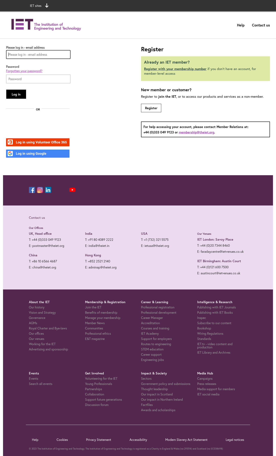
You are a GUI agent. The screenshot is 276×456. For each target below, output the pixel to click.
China (33, 255)
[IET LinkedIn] (48, 190)
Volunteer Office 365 (35, 142)
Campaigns (205, 378)
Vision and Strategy (42, 312)
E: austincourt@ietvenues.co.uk (218, 273)
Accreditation (150, 323)
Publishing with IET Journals (216, 307)
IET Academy (150, 333)
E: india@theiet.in (97, 246)
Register (151, 108)
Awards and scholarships (158, 410)
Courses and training (155, 328)
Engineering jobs (152, 360)
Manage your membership (102, 318)
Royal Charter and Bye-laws (48, 328)
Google (25, 154)
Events (33, 378)
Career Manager (152, 318)
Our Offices (36, 228)
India (88, 233)
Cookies (62, 440)
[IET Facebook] (32, 190)
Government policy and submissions (165, 384)
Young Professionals (98, 384)
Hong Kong (93, 255)
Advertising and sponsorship (48, 349)
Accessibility (138, 440)
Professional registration (157, 307)
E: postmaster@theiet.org (46, 246)
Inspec (201, 318)
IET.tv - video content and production (215, 345)
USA (144, 233)
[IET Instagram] (40, 190)
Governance (37, 318)
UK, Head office (40, 233)
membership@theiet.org (196, 132)
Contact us (261, 25)
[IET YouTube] (72, 191)
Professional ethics (98, 333)
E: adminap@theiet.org (101, 267)
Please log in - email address (25, 47)
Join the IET (93, 307)
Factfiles (147, 405)
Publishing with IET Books (215, 312)
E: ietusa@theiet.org (155, 246)
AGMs (33, 323)
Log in (16, 94)
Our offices (36, 333)
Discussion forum (97, 405)
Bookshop (204, 328)
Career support (151, 354)
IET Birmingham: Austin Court (219, 261)
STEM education (152, 349)
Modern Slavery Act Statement (186, 440)
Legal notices (235, 440)
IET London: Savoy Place (215, 239)
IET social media (208, 394)
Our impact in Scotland (157, 394)
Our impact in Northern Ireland (162, 399)
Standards (204, 339)
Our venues (36, 339)
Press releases (206, 384)
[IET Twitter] (64, 190)
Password (12, 66)
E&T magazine (95, 339)
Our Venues (204, 234)
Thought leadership (154, 389)
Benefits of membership (101, 312)
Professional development (158, 312)
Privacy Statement (98, 440)
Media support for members (216, 389)
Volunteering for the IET (101, 378)
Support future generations (103, 399)
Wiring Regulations (210, 333)
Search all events (40, 384)
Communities (94, 328)
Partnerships (93, 389)
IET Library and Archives (213, 352)
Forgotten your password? (24, 71)
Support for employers (156, 339)
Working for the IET (42, 344)
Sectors (146, 378)
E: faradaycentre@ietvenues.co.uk (220, 251)
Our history (36, 307)
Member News (95, 323)
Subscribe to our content (214, 323)
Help (240, 25)
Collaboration (94, 394)
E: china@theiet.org (42, 267)
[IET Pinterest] (56, 190)
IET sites (35, 6)
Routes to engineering (156, 344)
